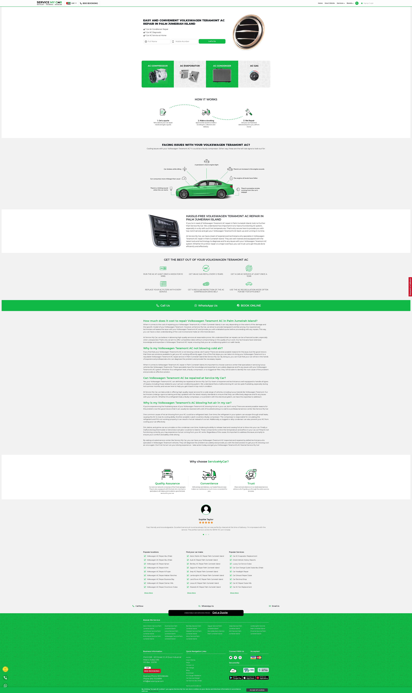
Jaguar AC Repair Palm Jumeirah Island (204, 568)
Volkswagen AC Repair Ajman (158, 564)
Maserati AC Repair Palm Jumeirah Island (205, 587)
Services (340, 3)
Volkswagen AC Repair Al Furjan (159, 572)
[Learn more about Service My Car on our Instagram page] (240, 657)
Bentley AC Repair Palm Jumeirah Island (205, 564)
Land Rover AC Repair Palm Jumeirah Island (206, 579)
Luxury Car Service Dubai (242, 564)
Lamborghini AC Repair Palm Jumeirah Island (207, 575)
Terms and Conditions (193, 686)
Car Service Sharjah (193, 678)
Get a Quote (220, 612)
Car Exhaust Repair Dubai (242, 575)
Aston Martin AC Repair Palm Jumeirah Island (207, 556)
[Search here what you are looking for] (356, 3)
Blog (187, 670)
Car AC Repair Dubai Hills (242, 583)
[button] (203, 534)
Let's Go (212, 41)
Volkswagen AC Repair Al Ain (157, 568)
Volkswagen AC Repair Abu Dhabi (159, 556)
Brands (349, 3)
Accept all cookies (257, 690)
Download (189, 673)
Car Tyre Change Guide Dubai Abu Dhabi (248, 568)
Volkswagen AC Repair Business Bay (160, 579)
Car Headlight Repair (240, 572)
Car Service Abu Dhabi (194, 681)
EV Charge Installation (193, 675)
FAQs (188, 662)
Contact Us (190, 665)
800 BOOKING (152, 670)
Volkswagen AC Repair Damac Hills (160, 583)
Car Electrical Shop (240, 579)
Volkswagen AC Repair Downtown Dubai (162, 587)
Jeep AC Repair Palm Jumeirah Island (204, 572)
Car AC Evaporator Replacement (245, 556)
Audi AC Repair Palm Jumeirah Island (204, 560)
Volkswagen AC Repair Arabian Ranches (162, 575)
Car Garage (190, 668)
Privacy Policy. (153, 691)
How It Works (330, 3)
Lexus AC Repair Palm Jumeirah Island (204, 583)
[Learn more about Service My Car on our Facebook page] (235, 657)
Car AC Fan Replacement (242, 587)
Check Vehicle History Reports (244, 560)
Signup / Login (368, 3)
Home (320, 3)
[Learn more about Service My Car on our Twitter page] (230, 657)
